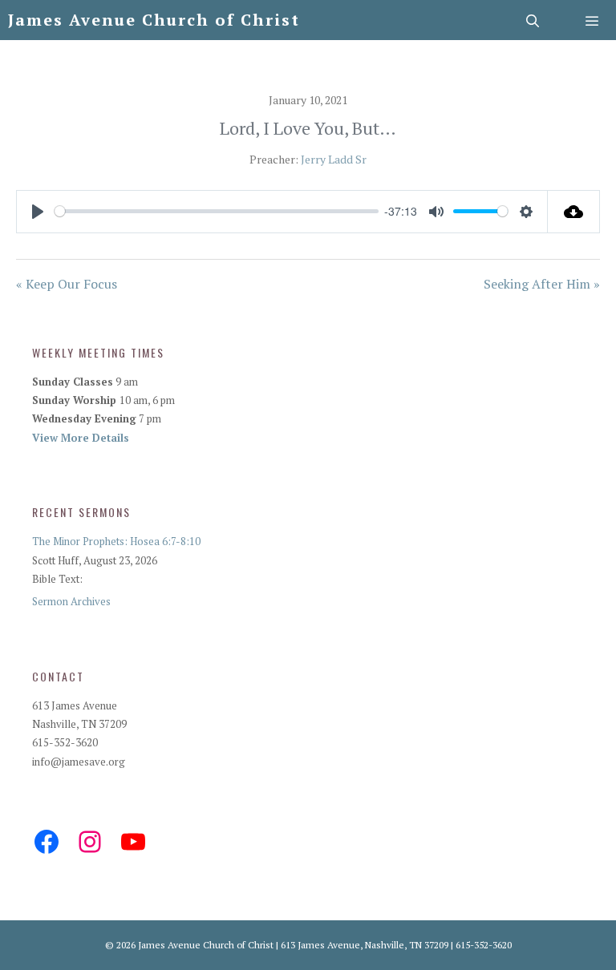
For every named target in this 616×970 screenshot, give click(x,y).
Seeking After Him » (542, 284)
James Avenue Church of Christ (154, 19)
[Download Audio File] (574, 211)
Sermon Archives (71, 601)
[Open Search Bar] (534, 20)
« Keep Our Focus (66, 284)
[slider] (217, 211)
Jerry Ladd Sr (334, 159)
